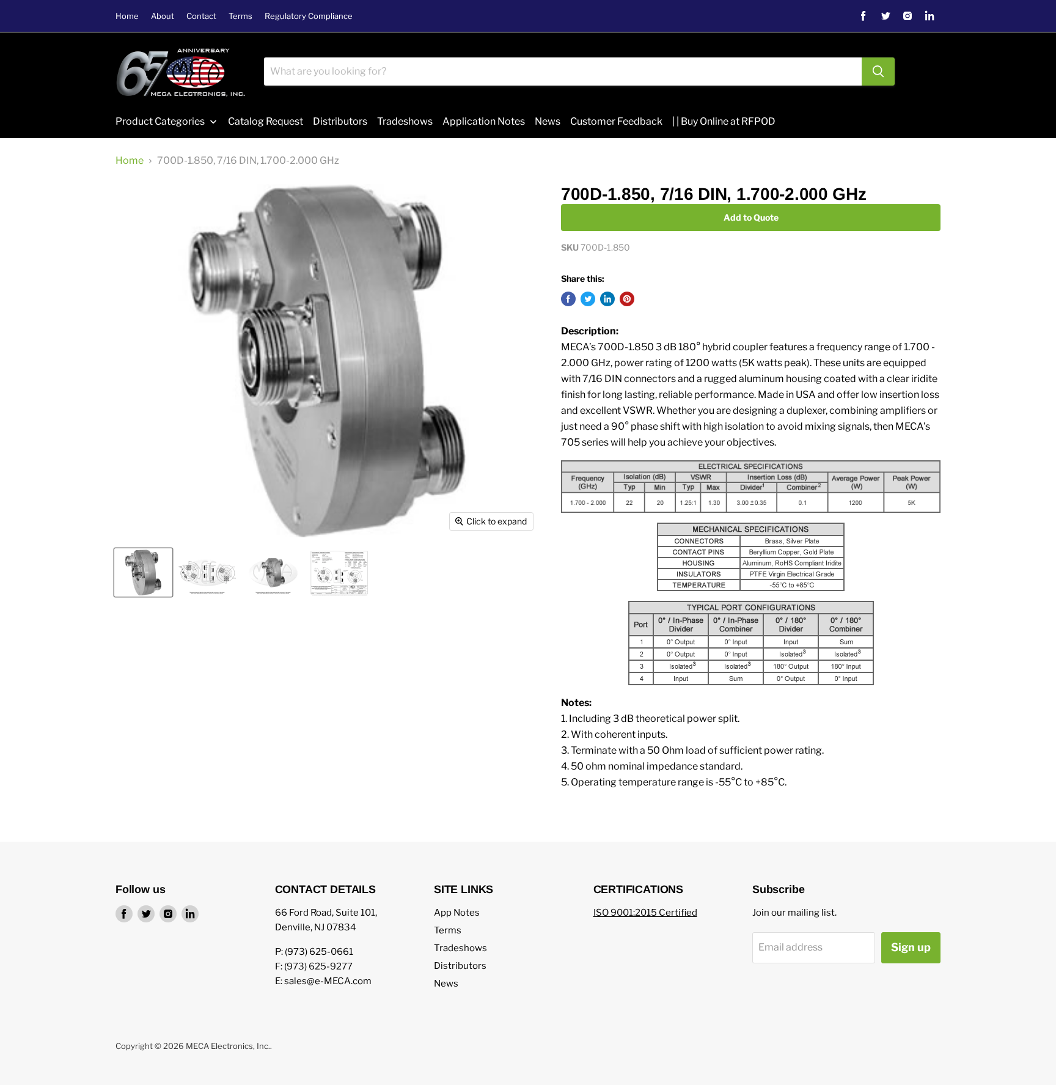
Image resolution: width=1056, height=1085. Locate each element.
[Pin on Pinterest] (627, 299)
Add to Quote (751, 217)
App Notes (457, 912)
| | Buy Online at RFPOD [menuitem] (724, 121)
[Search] (878, 71)
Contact (201, 16)
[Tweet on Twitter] (588, 299)
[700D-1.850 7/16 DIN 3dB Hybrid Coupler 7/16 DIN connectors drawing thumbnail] (207, 572)
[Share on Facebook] (568, 299)
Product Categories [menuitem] (160, 121)
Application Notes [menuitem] (483, 121)
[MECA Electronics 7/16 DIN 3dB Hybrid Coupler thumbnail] (273, 572)
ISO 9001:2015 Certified (645, 912)
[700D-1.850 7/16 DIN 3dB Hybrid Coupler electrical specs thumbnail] (339, 572)
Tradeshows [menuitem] (405, 121)
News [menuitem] (547, 121)
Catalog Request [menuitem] (265, 121)
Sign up (911, 947)
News (446, 983)
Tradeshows (460, 948)
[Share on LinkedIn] (607, 299)
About (162, 16)
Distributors (460, 965)
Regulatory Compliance (309, 16)
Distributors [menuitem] (340, 121)
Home (127, 16)
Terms (240, 16)
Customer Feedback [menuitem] (616, 121)
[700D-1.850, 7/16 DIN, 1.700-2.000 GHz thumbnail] (143, 572)
